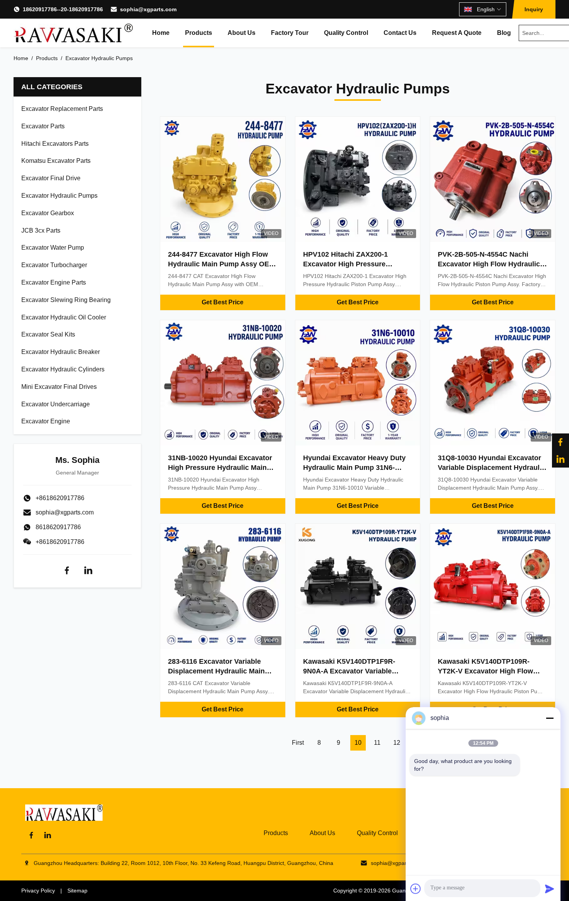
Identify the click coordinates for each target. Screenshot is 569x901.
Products (198, 32)
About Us (241, 32)
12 (396, 742)
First (298, 742)
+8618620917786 (60, 542)
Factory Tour (289, 32)
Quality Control (346, 32)
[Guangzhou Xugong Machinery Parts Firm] (73, 33)
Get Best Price (222, 302)
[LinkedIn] (560, 459)
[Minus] (549, 718)
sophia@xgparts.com (148, 9)
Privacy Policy (38, 890)
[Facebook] (560, 441)
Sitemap (77, 890)
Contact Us (400, 32)
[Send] (549, 888)
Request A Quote (457, 32)
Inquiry (533, 9)
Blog (504, 32)
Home (161, 32)
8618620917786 (58, 527)
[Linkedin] (88, 570)
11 (377, 742)
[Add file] (415, 888)
